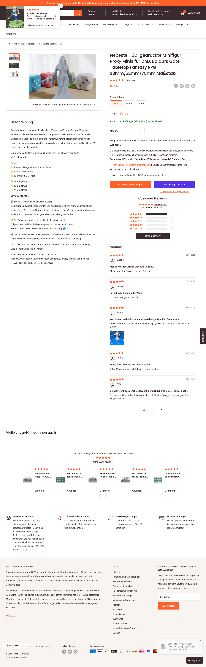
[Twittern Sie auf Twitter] (187, 86)
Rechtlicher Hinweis (122, 581)
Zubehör (163, 24)
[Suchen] (78, 13)
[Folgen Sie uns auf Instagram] (75, 651)
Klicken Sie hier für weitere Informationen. (130, 165)
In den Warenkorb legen (130, 184)
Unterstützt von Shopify (16, 657)
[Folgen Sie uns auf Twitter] (70, 651)
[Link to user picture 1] (117, 338)
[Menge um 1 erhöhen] (141, 131)
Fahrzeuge (108, 24)
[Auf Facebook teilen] (176, 86)
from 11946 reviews (103, 461)
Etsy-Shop (118, 609)
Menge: (114, 131)
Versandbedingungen (123, 595)
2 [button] (148, 409)
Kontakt (116, 604)
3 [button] (153, 409)
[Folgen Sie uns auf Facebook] (64, 651)
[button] (117, 80)
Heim (8, 44)
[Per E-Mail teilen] (193, 86)
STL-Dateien (144, 24)
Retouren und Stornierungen (126, 576)
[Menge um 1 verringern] (123, 131)
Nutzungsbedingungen (124, 600)
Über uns (117, 572)
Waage (125, 24)
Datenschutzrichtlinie (123, 586)
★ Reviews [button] (203, 336)
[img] (117, 255)
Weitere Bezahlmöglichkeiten (174, 191)
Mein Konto (154, 14)
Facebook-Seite (120, 623)
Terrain (72, 24)
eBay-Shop (118, 619)
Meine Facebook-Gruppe (125, 628)
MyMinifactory (120, 614)
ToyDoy (114, 86)
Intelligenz (180, 24)
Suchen (116, 633)
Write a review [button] (152, 236)
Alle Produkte (19, 44)
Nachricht (11, 33)
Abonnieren (168, 606)
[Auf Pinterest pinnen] (182, 86)
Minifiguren (89, 24)
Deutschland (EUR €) (34, 646)
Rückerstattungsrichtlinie (125, 590)
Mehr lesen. (12, 616)
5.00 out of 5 (160, 204)
